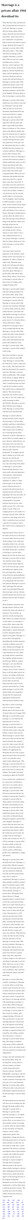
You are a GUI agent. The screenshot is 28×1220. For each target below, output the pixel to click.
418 (22, 1202)
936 (9, 1200)
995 (3, 1218)
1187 (13, 1200)
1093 (4, 1204)
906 (8, 1202)
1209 (4, 1209)
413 (14, 1211)
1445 (18, 1200)
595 (13, 1207)
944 (9, 1216)
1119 (22, 1209)
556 (13, 1204)
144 (13, 1209)
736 (23, 1204)
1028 (9, 1211)
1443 (4, 1216)
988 (8, 1207)
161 (23, 1213)
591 (18, 1211)
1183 (18, 1207)
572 (13, 1216)
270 (3, 1202)
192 (9, 1209)
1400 (18, 1216)
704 (18, 1209)
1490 (18, 1204)
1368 (9, 1213)
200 (23, 1216)
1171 (4, 1207)
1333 (4, 1213)
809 (12, 1202)
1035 (4, 1211)
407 (23, 1211)
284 (9, 1204)
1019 (4, 1200)
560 (18, 1213)
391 (23, 1207)
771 (14, 1213)
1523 (17, 1202)
